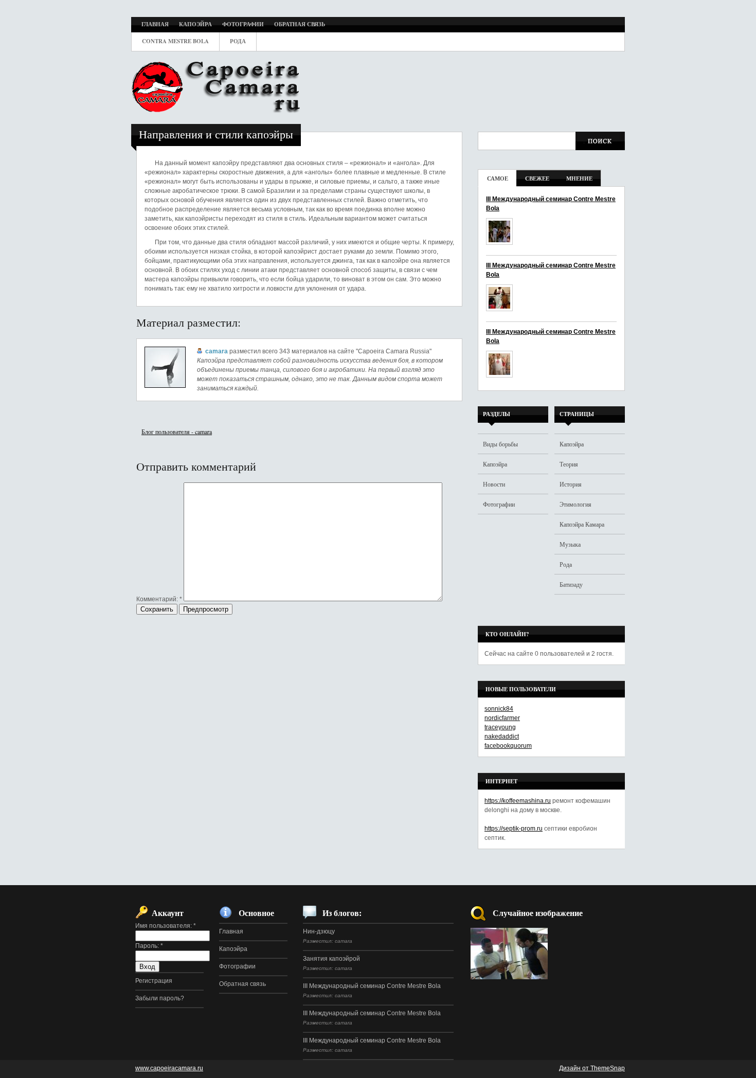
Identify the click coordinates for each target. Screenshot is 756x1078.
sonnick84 (498, 708)
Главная (231, 931)
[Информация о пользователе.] (165, 385)
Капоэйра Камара (582, 524)
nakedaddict (501, 736)
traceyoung (500, 727)
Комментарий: (159, 599)
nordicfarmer (502, 718)
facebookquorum (508, 745)
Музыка (570, 544)
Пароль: (149, 945)
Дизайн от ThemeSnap (592, 1068)
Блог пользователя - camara (176, 431)
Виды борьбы (500, 444)
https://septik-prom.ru (513, 828)
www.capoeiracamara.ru (169, 1068)
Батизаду (571, 584)
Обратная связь (242, 983)
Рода (566, 564)
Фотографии (499, 504)
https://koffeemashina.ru (517, 800)
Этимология (575, 504)
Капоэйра (495, 464)
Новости (494, 484)
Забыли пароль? (159, 998)
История (571, 484)
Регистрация (153, 980)
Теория (569, 464)
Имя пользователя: (165, 925)
